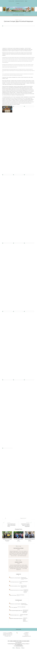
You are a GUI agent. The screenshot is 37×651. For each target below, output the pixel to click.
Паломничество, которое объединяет (24, 578)
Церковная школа (19, 12)
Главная (8, 12)
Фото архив (15, 14)
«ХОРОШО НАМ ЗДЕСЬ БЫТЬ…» (24, 615)
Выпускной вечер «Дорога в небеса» (24, 586)
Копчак (18, 3)
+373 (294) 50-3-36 (19, 644)
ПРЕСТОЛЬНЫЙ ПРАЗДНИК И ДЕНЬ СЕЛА (25, 611)
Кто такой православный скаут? (23, 582)
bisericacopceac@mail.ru (19, 645)
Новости (12, 12)
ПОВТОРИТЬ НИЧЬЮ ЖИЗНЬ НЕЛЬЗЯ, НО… (25, 620)
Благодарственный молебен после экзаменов (27, 590)
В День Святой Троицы (20, 594)
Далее (7, 534)
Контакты (21, 14)
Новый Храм (28, 12)
